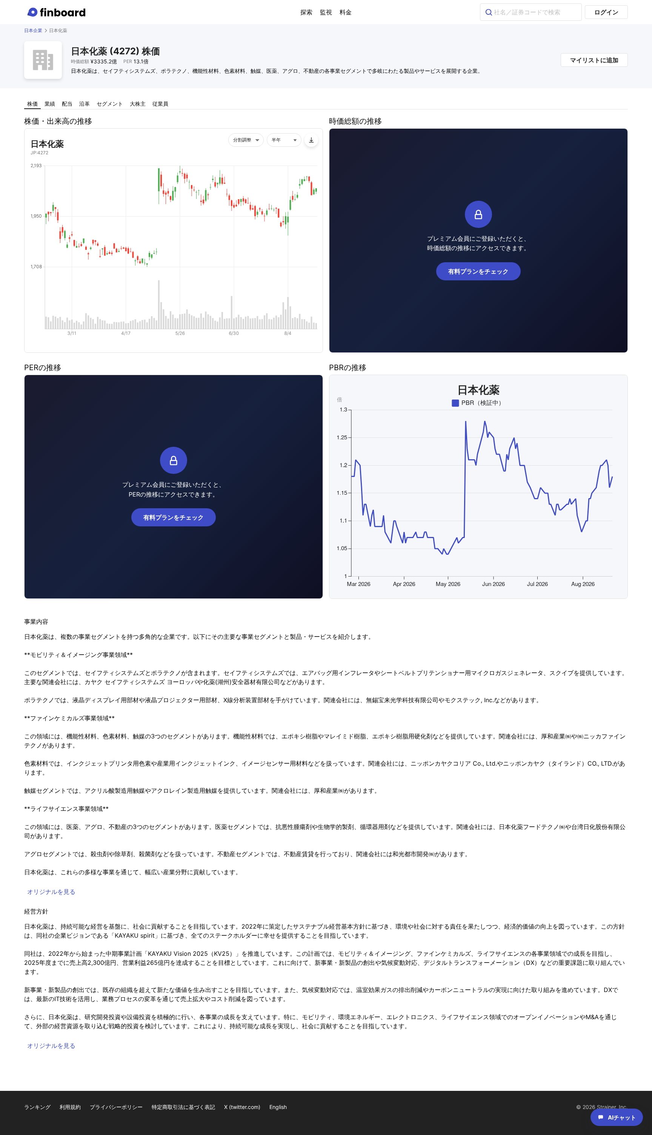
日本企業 (33, 30)
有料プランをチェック (478, 271)
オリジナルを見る (51, 891)
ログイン (606, 12)
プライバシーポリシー (116, 1107)
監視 (326, 12)
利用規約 (70, 1107)
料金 (346, 12)
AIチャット (622, 1117)
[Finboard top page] (57, 12)
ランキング (37, 1107)
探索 (306, 12)
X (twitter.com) (242, 1107)
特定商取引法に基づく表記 (183, 1107)
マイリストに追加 (594, 60)
